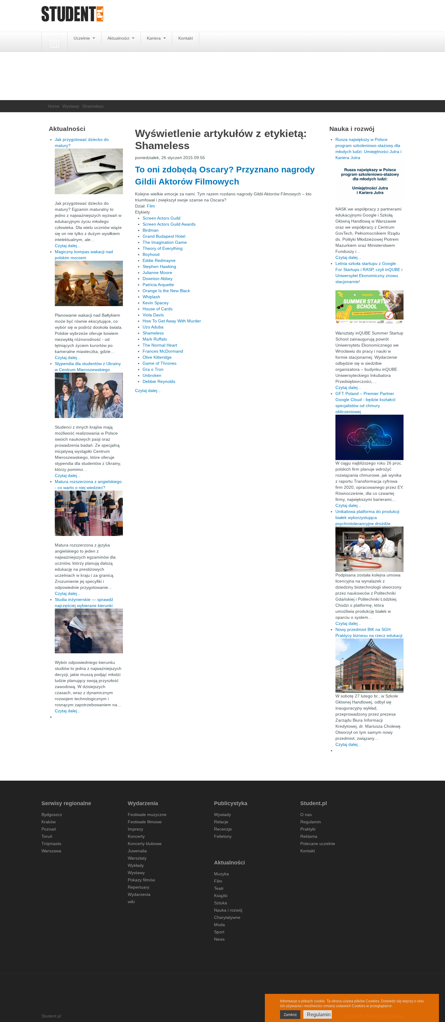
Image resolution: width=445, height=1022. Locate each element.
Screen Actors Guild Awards (169, 224)
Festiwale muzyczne (147, 814)
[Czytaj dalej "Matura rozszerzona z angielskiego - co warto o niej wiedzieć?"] (89, 513)
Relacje (221, 821)
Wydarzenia (139, 894)
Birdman (151, 230)
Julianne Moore (157, 272)
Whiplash (151, 296)
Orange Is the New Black (166, 290)
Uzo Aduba (153, 327)
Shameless (153, 333)
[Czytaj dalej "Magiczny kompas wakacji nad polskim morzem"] (89, 283)
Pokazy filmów (141, 879)
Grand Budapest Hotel (164, 236)
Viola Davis (153, 314)
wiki (131, 901)
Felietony (223, 836)
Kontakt (185, 38)
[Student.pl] (72, 16)
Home (53, 106)
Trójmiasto (51, 843)
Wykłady (136, 865)
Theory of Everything (163, 248)
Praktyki (307, 829)
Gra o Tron (153, 369)
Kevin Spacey (156, 302)
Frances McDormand (163, 351)
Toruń (46, 836)
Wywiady (222, 814)
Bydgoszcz (51, 814)
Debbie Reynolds (159, 381)
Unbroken (152, 375)
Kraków (48, 821)
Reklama (308, 836)
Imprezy (135, 829)
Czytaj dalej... (148, 390)
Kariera (154, 38)
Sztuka (220, 902)
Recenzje (223, 829)
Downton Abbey (158, 278)
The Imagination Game (165, 242)
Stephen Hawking (159, 266)
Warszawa (51, 850)
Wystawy (70, 106)
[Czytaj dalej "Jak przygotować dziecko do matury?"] (89, 171)
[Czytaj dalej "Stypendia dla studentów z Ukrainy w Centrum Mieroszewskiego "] (89, 395)
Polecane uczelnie (317, 843)
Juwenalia (137, 850)
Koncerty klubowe (145, 843)
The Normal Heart (160, 345)
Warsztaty (137, 858)
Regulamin (310, 821)
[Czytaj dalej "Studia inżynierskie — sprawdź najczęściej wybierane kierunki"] (89, 631)
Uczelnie (82, 38)
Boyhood (151, 254)
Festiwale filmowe (145, 821)
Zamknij (290, 1015)
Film (151, 206)
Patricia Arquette (158, 284)
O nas (306, 814)
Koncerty (136, 836)
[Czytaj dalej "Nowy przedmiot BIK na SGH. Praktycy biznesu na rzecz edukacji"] (369, 665)
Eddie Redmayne (159, 260)
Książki (220, 895)
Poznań (48, 829)
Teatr (219, 888)
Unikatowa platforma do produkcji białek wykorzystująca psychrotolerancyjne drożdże (367, 517)
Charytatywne (227, 917)
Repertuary (138, 887)
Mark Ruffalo (155, 339)
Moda (219, 924)
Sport (219, 931)
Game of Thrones (159, 363)
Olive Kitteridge (157, 357)
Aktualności (118, 38)
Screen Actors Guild (161, 218)
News (219, 939)
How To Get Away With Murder (172, 320)
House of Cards (158, 308)
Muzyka (221, 873)
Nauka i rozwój (228, 910)
